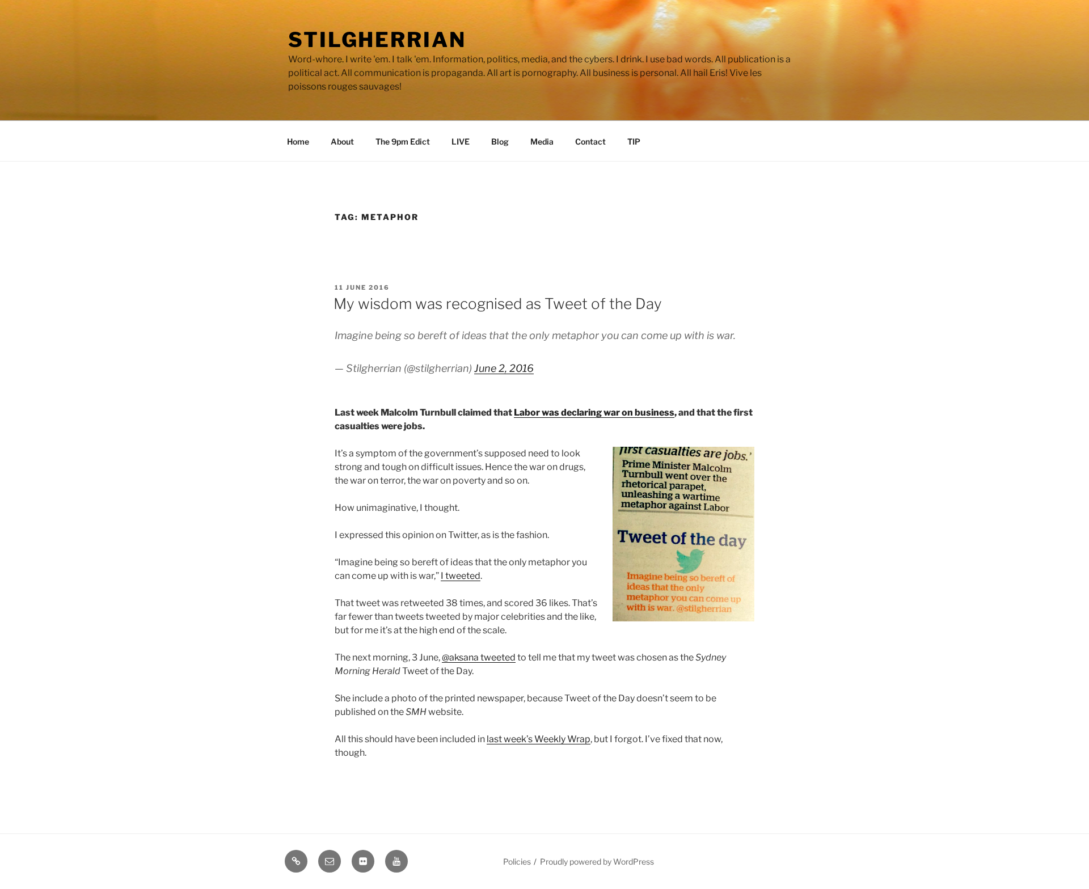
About (342, 141)
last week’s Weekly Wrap (538, 739)
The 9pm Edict (402, 141)
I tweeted (460, 575)
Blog (500, 141)
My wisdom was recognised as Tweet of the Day (498, 303)
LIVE (460, 141)
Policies (517, 861)
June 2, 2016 (504, 368)
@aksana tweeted (479, 657)
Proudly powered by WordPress (597, 861)
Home (298, 141)
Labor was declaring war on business (594, 412)
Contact (590, 141)
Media (542, 141)
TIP (633, 141)
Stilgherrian (377, 39)
